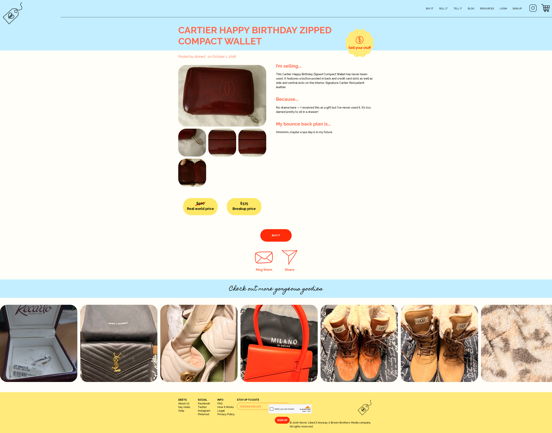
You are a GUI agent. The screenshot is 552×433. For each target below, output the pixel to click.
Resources (487, 8)
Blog (471, 8)
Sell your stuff (359, 48)
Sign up (517, 8)
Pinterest (203, 414)
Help (181, 410)
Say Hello (184, 407)
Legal (221, 410)
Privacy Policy (226, 414)
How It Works (225, 407)
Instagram (204, 410)
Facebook (204, 403)
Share (289, 270)
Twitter (202, 407)
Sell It (443, 8)
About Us (183, 403)
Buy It (429, 8)
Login (503, 8)
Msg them (264, 270)
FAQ (220, 403)
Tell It (457, 8)
